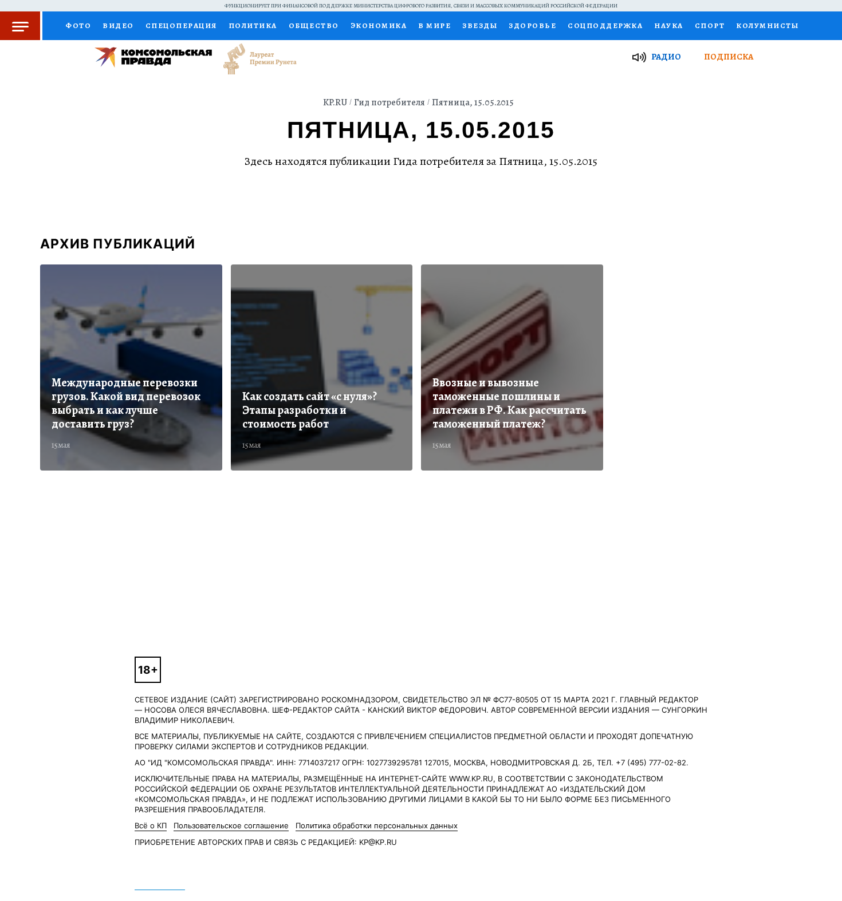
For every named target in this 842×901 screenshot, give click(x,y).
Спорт (710, 25)
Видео (118, 25)
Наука (668, 25)
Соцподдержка (605, 25)
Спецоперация (181, 25)
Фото (78, 25)
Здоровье (532, 25)
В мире (434, 25)
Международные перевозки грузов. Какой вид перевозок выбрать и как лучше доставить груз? (126, 403)
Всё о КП (151, 825)
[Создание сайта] (322, 367)
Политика (253, 25)
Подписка (728, 56)
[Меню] (21, 25)
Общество (314, 25)
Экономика (379, 25)
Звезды (479, 25)
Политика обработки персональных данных (377, 825)
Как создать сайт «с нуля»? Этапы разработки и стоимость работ (309, 410)
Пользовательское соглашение (231, 825)
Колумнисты (767, 25)
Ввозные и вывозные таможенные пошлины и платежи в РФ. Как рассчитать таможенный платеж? (509, 403)
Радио (666, 56)
